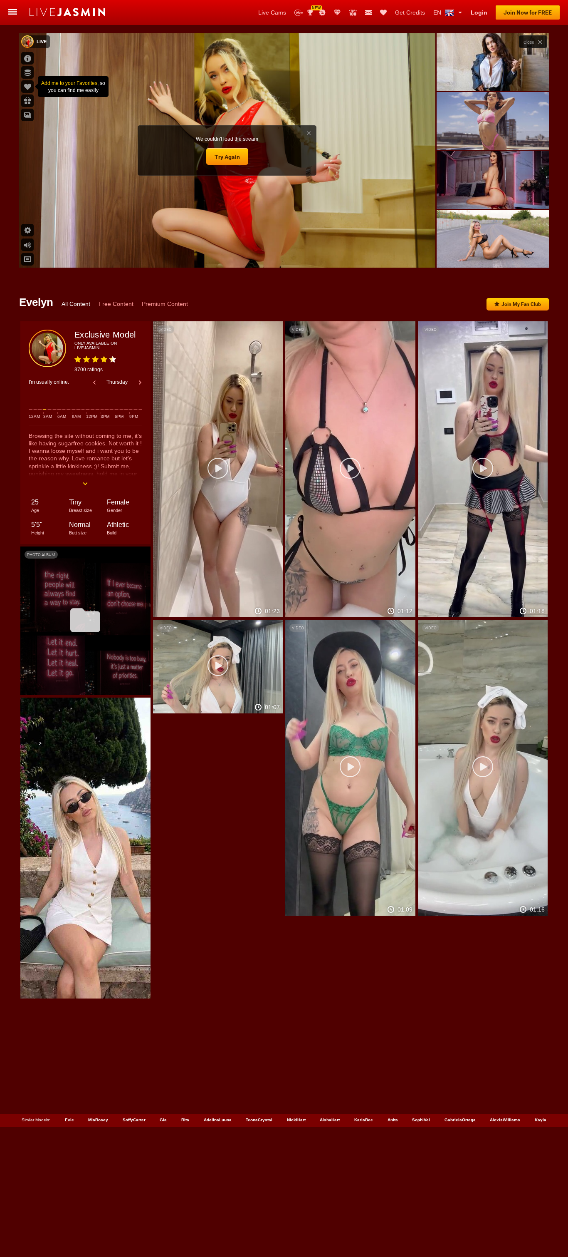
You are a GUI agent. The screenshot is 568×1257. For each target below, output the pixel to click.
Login (479, 12)
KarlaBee (363, 1120)
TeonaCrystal (259, 1120)
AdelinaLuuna (218, 1120)
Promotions (322, 12)
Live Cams (272, 12)
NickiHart (296, 1120)
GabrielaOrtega (460, 1120)
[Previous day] (94, 382)
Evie (69, 1120)
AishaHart (330, 1120)
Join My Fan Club (521, 304)
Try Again (227, 157)
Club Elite (337, 12)
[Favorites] (383, 12)
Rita (185, 1120)
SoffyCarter (134, 1120)
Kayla (540, 1120)
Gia (163, 1120)
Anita (393, 1120)
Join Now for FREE (528, 12)
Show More (492, 253)
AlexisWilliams (505, 1120)
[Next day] (140, 382)
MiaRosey (98, 1120)
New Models (298, 12)
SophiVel (421, 1120)
